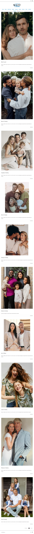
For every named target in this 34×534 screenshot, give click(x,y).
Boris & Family (4, 121)
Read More (31, 178)
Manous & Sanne (4, 468)
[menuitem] (17, 11)
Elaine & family (4, 311)
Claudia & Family (5, 172)
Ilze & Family (4, 519)
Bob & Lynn (3, 62)
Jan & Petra (3, 353)
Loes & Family (4, 409)
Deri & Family (4, 215)
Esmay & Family (4, 257)
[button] (19, 11)
